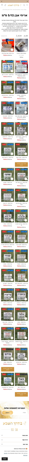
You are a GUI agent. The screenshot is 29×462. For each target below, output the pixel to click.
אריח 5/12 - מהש (8, 362)
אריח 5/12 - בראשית (21, 302)
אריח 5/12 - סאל (21, 387)
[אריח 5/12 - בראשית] (21, 294)
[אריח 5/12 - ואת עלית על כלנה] (21, 195)
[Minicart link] (2, 5)
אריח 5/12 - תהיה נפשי (7, 322)
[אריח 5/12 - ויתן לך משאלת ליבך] (21, 333)
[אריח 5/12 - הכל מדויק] (21, 354)
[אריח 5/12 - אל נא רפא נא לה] (21, 215)
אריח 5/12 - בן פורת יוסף (7, 157)
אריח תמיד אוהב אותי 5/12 (8, 53)
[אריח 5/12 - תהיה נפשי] (7, 314)
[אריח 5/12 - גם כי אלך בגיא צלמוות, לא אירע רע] (21, 108)
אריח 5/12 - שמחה (7, 264)
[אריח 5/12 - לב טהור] (7, 195)
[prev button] (27, 1)
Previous (13, 45)
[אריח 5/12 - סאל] (21, 379)
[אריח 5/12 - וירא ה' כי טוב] (7, 66)
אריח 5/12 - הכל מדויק (21, 362)
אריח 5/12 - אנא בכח (7, 116)
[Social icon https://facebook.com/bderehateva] (16, 429)
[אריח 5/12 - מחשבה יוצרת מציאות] (7, 333)
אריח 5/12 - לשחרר (21, 264)
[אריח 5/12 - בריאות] (7, 294)
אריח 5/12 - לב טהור (7, 203)
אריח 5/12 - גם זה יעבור (21, 157)
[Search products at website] (24, 5)
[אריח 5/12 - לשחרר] (21, 256)
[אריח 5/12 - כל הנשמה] (7, 128)
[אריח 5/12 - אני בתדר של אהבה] (21, 174)
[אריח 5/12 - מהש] (7, 354)
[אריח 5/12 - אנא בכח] (7, 108)
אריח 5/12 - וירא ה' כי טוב (7, 74)
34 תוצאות (4, 36)
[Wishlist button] (5, 5)
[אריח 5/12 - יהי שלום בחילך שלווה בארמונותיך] (21, 66)
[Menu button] (27, 5)
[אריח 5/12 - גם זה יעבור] (21, 149)
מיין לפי (20, 35)
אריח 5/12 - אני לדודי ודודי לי (7, 244)
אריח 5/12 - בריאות (7, 302)
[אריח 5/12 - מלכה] (21, 314)
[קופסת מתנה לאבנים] (21, 45)
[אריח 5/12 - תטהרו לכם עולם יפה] (21, 128)
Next (2, 45)
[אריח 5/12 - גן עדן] (7, 215)
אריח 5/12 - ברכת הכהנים (7, 95)
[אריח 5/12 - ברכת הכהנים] (7, 87)
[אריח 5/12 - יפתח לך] (7, 275)
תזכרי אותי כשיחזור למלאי (21, 164)
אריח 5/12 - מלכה (21, 322)
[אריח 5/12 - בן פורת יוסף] (7, 149)
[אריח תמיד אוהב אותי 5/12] (7, 45)
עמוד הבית (23, 9)
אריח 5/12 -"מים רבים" (21, 244)
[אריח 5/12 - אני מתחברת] (7, 379)
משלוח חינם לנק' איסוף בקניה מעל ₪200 (14, 1)
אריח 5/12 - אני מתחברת (7, 387)
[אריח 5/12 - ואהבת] (7, 174)
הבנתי (4, 458)
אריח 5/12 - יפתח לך (7, 283)
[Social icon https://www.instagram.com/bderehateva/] (12, 429)
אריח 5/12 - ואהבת (7, 182)
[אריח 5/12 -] (21, 236)
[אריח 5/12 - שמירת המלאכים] (21, 87)
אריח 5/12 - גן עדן (8, 224)
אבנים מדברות (16, 9)
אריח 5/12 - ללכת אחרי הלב (21, 283)
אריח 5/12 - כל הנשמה (7, 136)
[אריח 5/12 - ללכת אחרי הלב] (21, 275)
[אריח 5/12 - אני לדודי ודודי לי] (7, 236)
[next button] (1, 1)
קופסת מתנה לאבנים (21, 53)
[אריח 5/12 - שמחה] (7, 256)
